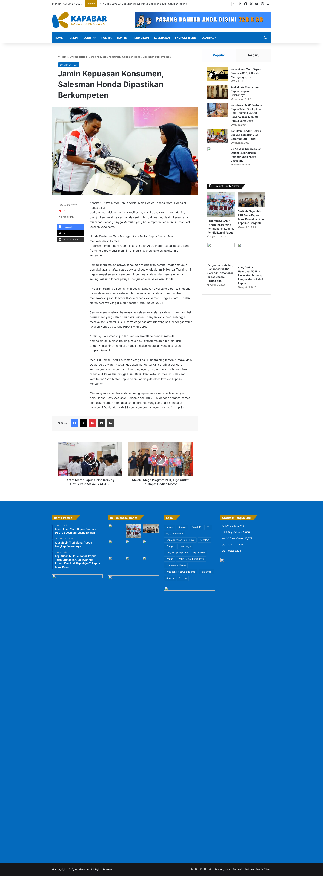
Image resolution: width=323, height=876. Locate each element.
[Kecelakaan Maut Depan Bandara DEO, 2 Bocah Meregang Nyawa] (217, 74)
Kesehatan (162, 37)
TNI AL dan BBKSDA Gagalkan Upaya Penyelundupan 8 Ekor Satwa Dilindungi (144, 3)
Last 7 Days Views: (231, 532)
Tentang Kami (222, 869)
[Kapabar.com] (79, 20)
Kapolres (204, 539)
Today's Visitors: (230, 525)
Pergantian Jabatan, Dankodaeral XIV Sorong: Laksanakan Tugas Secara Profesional (220, 272)
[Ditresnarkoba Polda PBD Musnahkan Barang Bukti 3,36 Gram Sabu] (116, 561)
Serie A (170, 578)
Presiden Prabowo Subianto (180, 571)
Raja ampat (206, 571)
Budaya (182, 527)
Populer (219, 55)
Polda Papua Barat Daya (191, 559)
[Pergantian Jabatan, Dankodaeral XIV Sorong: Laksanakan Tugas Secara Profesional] (221, 252)
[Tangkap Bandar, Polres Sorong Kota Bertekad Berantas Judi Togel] (217, 136)
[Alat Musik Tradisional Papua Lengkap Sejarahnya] (217, 92)
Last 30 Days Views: (232, 538)
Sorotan (90, 37)
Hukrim (122, 37)
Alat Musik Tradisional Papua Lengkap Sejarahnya (245, 91)
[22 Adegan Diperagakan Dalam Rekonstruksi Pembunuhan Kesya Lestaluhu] (217, 154)
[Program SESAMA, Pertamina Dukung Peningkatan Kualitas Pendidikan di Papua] (221, 204)
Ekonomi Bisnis (185, 37)
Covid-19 (196, 527)
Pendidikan (141, 37)
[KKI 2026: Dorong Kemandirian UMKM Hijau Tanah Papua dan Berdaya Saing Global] (151, 547)
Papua (169, 559)
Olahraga (209, 37)
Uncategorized (78, 56)
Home (59, 37)
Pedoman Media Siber (257, 869)
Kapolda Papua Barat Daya (180, 539)
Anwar (169, 527)
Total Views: (227, 544)
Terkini (73, 37)
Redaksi (237, 869)
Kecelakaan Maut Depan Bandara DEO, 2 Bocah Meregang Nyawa (246, 73)
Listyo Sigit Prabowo (177, 552)
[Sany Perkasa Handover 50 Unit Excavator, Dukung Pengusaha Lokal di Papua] (251, 253)
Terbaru (253, 55)
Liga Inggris (185, 546)
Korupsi (170, 546)
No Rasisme (199, 552)
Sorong (183, 578)
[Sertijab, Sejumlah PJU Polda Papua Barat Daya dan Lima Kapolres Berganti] (251, 199)
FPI (208, 527)
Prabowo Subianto (176, 565)
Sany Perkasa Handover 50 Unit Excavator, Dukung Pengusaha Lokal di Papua (250, 275)
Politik (106, 37)
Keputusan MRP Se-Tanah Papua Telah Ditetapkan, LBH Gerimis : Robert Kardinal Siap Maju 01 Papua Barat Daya (247, 112)
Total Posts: (227, 550)
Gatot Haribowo (174, 533)
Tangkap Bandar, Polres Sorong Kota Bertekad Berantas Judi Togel (246, 134)
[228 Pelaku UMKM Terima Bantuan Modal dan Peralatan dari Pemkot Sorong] (133, 562)
